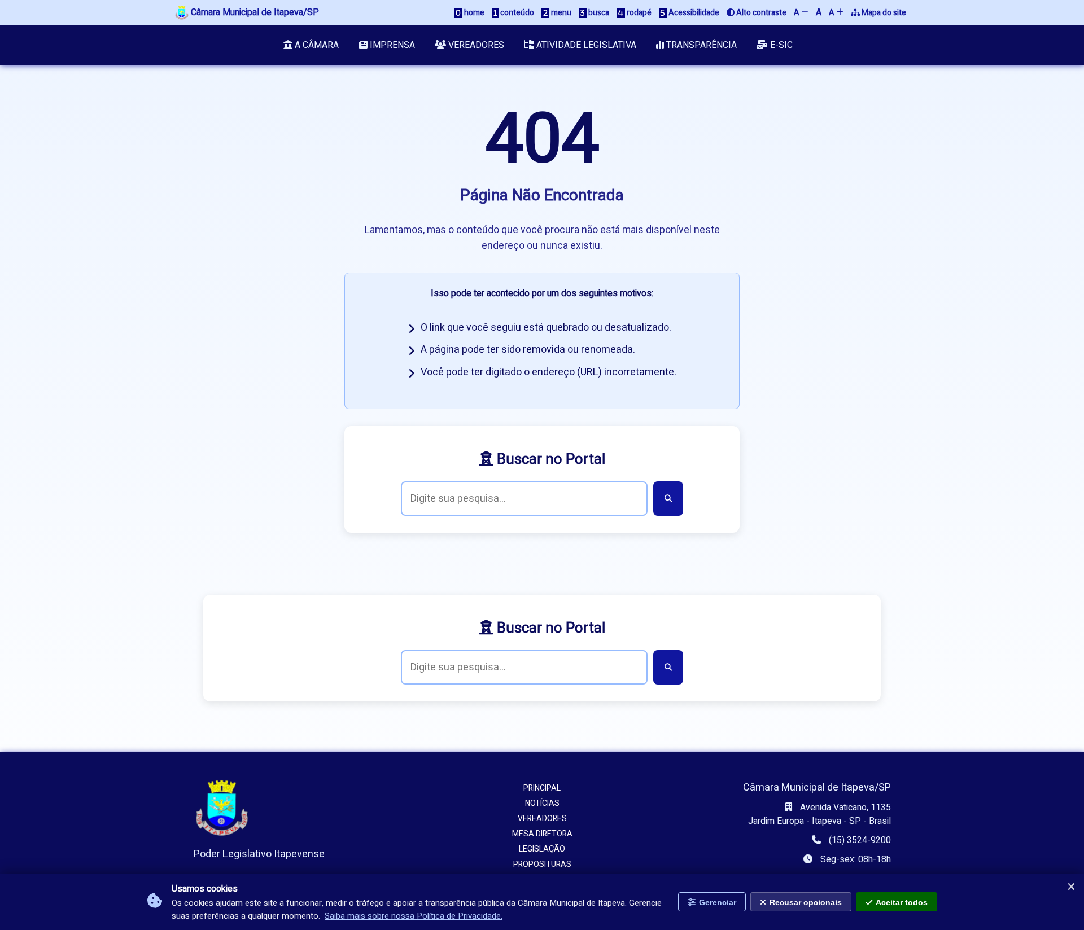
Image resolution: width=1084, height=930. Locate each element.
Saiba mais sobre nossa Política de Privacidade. (413, 916)
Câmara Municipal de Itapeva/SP (254, 12)
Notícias (542, 803)
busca (598, 13)
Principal (542, 788)
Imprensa (391, 45)
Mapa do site (883, 13)
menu (560, 13)
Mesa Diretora (542, 834)
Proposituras (542, 864)
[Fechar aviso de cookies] (1071, 887)
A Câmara (315, 45)
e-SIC (780, 45)
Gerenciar (717, 902)
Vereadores (475, 45)
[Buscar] (668, 498)
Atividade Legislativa (585, 45)
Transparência (700, 45)
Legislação (542, 849)
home (473, 13)
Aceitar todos (902, 902)
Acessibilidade (693, 13)
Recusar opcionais (806, 902)
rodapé (638, 13)
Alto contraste (760, 13)
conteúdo (516, 13)
